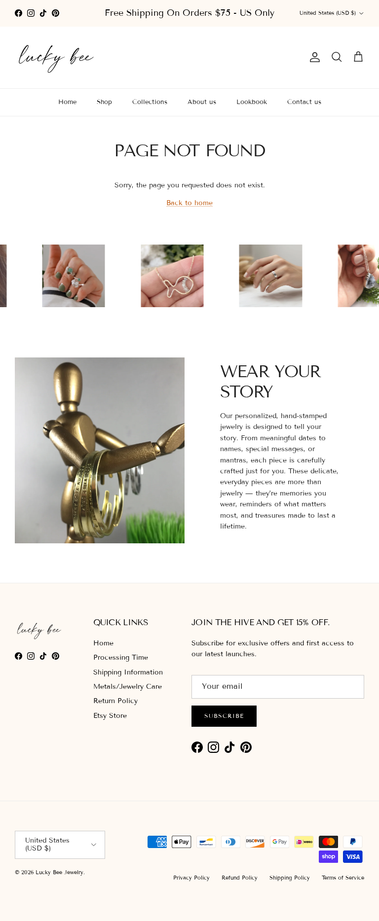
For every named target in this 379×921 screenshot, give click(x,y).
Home (67, 102)
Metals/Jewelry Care (127, 686)
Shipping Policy (289, 877)
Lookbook (251, 102)
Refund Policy (240, 877)
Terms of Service (343, 877)
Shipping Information (128, 672)
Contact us (304, 102)
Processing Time (120, 657)
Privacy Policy (191, 877)
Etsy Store (110, 715)
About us (202, 102)
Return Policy (115, 701)
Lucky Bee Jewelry (59, 872)
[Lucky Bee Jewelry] (57, 57)
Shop (104, 102)
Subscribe (224, 715)
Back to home (189, 203)
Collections (149, 102)
